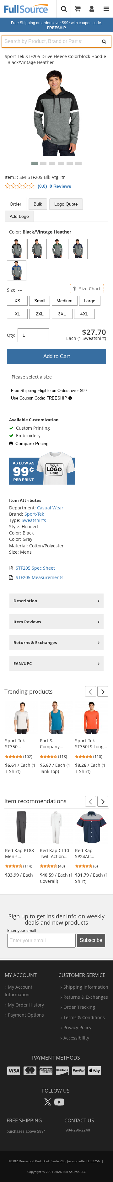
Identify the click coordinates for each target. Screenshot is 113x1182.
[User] (92, 9)
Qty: (11, 335)
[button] (34, 163)
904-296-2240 (78, 1130)
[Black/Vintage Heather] (16, 249)
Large (89, 300)
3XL (62, 313)
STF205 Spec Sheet (35, 568)
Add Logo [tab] (19, 216)
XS (17, 300)
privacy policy (77, 1027)
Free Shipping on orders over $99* (56, 25)
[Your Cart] (79, 9)
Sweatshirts (34, 520)
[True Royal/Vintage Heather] (16, 271)
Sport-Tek (34, 514)
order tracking (79, 1007)
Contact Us (79, 1120)
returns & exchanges (85, 997)
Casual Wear (50, 508)
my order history (26, 1005)
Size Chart (89, 288)
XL (17, 313)
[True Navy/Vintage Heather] (78, 249)
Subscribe (91, 940)
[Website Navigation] (106, 9)
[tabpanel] (56, 316)
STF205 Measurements (39, 577)
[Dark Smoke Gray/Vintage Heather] (37, 249)
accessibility (76, 1038)
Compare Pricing (32, 443)
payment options (26, 1015)
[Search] (104, 41)
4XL (84, 313)
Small (39, 300)
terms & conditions (84, 1017)
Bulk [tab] (38, 204)
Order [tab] (15, 204)
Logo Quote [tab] (66, 204)
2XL (40, 313)
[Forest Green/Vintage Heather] (57, 249)
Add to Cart (56, 356)
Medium (64, 300)
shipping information (85, 987)
